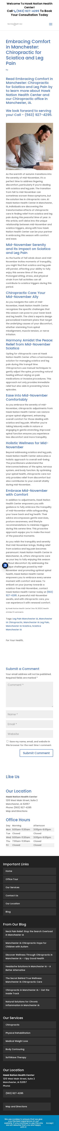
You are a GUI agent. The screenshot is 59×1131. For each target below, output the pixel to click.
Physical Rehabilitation (18, 1032)
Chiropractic (13, 1024)
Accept (49, 1123)
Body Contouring (15, 1049)
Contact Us (12, 895)
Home (9, 871)
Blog (8, 911)
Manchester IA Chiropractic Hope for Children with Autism (26, 944)
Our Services (12, 887)
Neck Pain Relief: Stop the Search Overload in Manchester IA (29, 933)
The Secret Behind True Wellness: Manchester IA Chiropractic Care (24, 980)
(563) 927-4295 (27, 11)
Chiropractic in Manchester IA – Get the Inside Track (27, 991)
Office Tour (12, 879)
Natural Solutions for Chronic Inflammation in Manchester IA (22, 1003)
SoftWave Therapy (16, 1057)
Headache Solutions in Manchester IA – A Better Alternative (28, 968)
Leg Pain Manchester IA (25, 618)
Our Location (13, 903)
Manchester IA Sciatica (18, 625)
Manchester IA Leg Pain (36, 622)
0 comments (18, 612)
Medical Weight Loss (17, 1041)
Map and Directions (16, 811)
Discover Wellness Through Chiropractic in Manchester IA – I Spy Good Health (29, 956)
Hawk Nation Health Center (19, 608)
